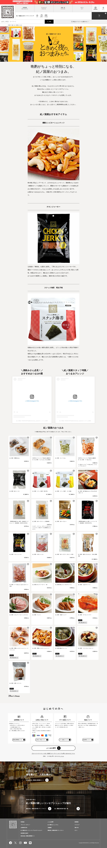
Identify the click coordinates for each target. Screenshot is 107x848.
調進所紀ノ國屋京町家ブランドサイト (36, 808)
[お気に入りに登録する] (28, 437)
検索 (50, 21)
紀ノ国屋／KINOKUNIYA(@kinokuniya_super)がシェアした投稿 (32, 420)
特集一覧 (63, 7)
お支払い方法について (41, 739)
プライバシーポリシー (25, 824)
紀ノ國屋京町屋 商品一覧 (61, 808)
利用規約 (22, 821)
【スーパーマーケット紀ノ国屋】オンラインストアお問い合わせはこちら (53, 753)
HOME (9, 25)
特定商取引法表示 (24, 833)
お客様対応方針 (24, 827)
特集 (12, 25)
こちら (62, 756)
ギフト (82, 7)
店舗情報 (49, 827)
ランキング (43, 7)
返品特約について (87, 739)
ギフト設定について (64, 739)
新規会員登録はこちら (17, 739)
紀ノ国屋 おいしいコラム (53, 824)
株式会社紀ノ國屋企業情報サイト (35, 780)
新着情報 (25, 7)
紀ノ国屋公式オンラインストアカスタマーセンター (31, 830)
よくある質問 (51, 748)
